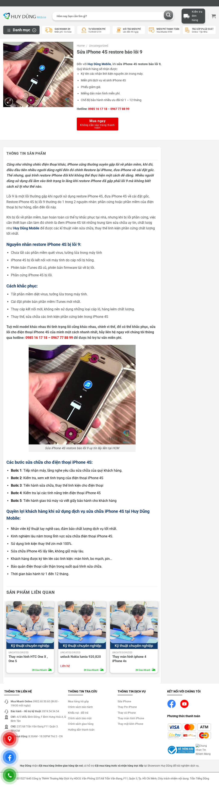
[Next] (157, 638)
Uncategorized (98, 45)
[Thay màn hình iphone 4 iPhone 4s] (134, 625)
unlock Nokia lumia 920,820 (80, 657)
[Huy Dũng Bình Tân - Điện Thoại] (24, 16)
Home (81, 45)
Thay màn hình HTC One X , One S (28, 659)
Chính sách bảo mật (80, 718)
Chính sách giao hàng (80, 723)
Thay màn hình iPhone (131, 718)
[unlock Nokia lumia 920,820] (82, 625)
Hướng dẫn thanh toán (81, 729)
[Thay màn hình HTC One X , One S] (30, 625)
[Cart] (214, 16)
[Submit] (168, 15)
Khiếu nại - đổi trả (78, 712)
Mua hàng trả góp (78, 701)
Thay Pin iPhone (127, 707)
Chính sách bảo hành (80, 707)
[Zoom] (9, 102)
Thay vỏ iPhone (127, 712)
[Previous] (6, 638)
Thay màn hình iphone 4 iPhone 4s (129, 659)
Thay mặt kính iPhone (130, 723)
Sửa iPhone (124, 701)
